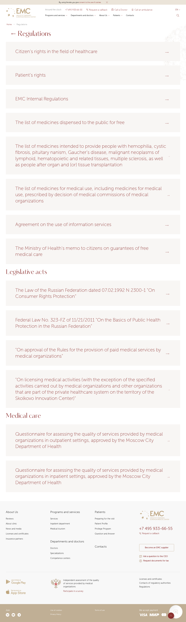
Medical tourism (57, 529)
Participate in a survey (73, 591)
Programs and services (55, 15)
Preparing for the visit (105, 519)
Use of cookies (56, 610)
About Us (103, 15)
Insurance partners (14, 539)
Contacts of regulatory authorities (155, 583)
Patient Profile (101, 523)
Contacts (130, 15)
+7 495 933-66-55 (73, 10)
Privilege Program (103, 529)
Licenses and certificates (17, 534)
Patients (116, 15)
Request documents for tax (156, 560)
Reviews (10, 519)
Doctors (54, 548)
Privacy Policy (55, 614)
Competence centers (60, 558)
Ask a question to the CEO (155, 556)
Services (54, 519)
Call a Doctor (119, 10)
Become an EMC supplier (156, 547)
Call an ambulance (142, 10)
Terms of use (100, 610)
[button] (107, 2)
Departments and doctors (82, 15)
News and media (13, 529)
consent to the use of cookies (90, 2)
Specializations (57, 553)
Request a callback (98, 10)
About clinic (11, 523)
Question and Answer (105, 534)
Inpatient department (60, 523)
